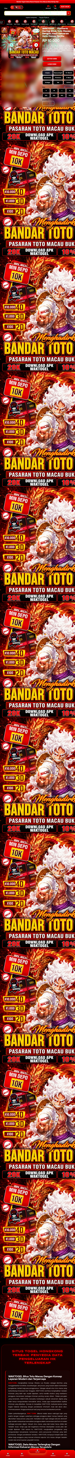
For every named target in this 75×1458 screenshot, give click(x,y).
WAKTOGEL (12, 1383)
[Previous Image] (11, 45)
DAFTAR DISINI (52, 59)
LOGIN (22, 1455)
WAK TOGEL (31, 1413)
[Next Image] (36, 45)
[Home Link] (17, 7)
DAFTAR (37, 1452)
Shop (5, 8)
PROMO (8, 1455)
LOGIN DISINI (52, 64)
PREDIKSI (53, 1455)
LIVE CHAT (67, 1455)
